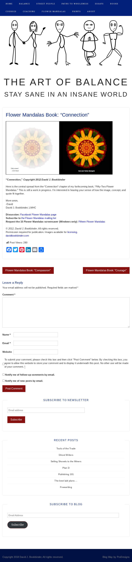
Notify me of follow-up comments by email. (30, 374)
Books (114, 4)
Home (9, 4)
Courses (11, 11)
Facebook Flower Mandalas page (38, 214)
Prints (76, 11)
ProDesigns (123, 557)
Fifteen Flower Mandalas (92, 221)
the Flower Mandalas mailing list (38, 218)
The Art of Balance (66, 82)
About (91, 11)
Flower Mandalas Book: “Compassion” (28, 270)
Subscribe (17, 524)
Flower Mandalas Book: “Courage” (106, 270)
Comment (8, 294)
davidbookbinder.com (17, 235)
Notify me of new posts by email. (24, 381)
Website (7, 352)
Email (6, 343)
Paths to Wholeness (75, 4)
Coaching (29, 11)
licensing (72, 232)
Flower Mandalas (54, 11)
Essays (99, 4)
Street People (45, 4)
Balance (24, 4)
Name (6, 334)
